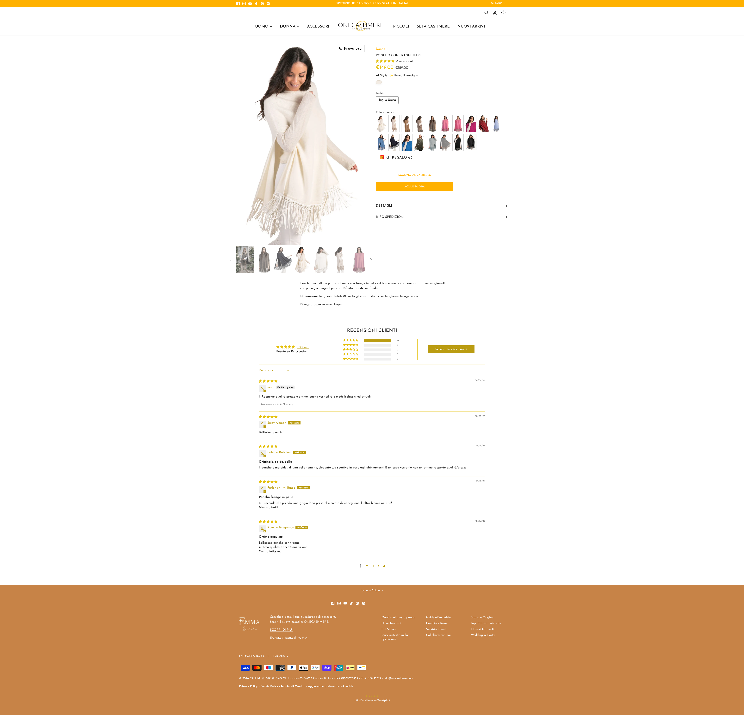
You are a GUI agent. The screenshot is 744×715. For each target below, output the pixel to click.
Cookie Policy (269, 686)
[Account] (495, 12)
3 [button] (373, 566)
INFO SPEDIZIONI (390, 217)
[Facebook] (238, 4)
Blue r (406, 142)
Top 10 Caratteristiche (486, 623)
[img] (268, 381)
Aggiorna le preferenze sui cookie (330, 686)
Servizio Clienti (436, 629)
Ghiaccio (432, 142)
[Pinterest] (262, 4)
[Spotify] (268, 4)
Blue (394, 142)
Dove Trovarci (391, 623)
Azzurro (496, 123)
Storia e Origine (482, 617)
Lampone (470, 123)
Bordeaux (483, 123)
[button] (385, 61)
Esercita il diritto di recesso (288, 638)
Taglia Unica (387, 100)
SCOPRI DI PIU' (281, 629)
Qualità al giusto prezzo (398, 617)
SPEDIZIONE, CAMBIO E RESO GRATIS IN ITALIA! (372, 3)
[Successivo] (360, 143)
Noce (419, 123)
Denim (381, 142)
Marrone (432, 123)
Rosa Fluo (458, 123)
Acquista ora (414, 186)
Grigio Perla (445, 142)
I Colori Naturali (482, 629)
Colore (380, 112)
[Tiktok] (256, 4)
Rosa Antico (445, 123)
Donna (380, 49)
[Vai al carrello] (503, 12)
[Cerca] (486, 12)
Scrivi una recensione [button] (451, 349)
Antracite (470, 142)
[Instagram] (244, 4)
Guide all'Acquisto (438, 617)
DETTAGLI (384, 205)
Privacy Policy (248, 686)
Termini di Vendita (293, 686)
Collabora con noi (438, 635)
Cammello (406, 123)
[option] (301, 144)
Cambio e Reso (436, 623)
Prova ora (353, 49)
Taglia (379, 93)
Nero (458, 142)
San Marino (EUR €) (252, 656)
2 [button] (367, 566)
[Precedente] (242, 143)
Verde (419, 142)
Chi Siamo (388, 629)
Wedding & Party (483, 635)
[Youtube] (250, 4)
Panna (381, 123)
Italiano (496, 3)
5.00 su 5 (303, 347)
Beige (394, 123)
